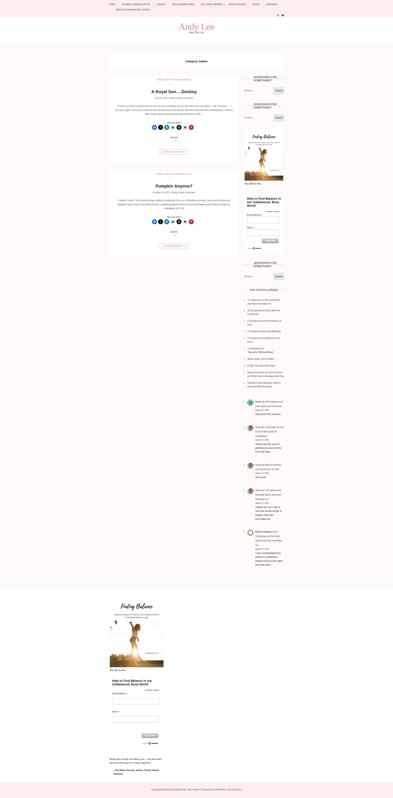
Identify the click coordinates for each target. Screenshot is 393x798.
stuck (188, 174)
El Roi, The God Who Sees (261, 365)
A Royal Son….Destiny (174, 91)
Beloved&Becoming (183, 5)
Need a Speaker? (237, 5)
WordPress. (221, 789)
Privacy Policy (235, 789)
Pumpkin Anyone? (174, 186)
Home (112, 5)
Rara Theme (194, 789)
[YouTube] (283, 15)
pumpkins (179, 174)
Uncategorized (182, 80)
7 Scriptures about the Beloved (264, 331)
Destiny (169, 80)
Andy (172, 98)
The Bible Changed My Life (136, 5)
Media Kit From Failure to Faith (133, 10)
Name (251, 227)
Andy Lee (196, 26)
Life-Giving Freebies (211, 5)
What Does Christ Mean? (261, 359)
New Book (271, 5)
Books (256, 5)
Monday (168, 174)
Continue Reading (173, 152)
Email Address (255, 214)
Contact (161, 5)
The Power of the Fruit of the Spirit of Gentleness (269, 431)
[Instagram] (278, 15)
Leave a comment (185, 98)
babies (160, 80)
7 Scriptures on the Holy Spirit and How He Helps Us (268, 494)
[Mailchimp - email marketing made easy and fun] (254, 248)
